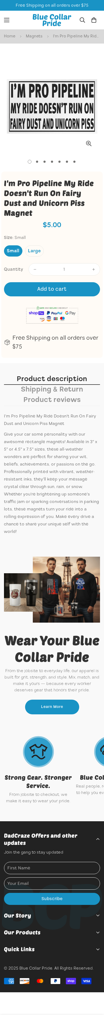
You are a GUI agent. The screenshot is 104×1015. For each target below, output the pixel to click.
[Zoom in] (89, 144)
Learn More (52, 707)
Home (9, 36)
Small (13, 251)
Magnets (34, 36)
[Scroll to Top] (94, 986)
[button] (94, 20)
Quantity (13, 269)
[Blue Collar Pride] (52, 20)
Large (34, 251)
